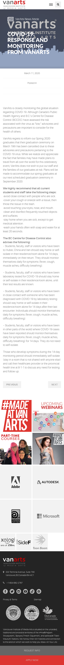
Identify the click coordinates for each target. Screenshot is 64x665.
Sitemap (37, 599)
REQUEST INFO (32, 650)
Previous (12, 384)
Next (54, 384)
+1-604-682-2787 (15, 583)
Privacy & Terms (10, 599)
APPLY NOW (32, 660)
